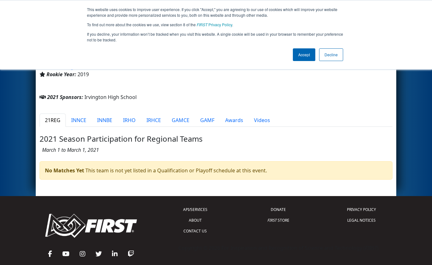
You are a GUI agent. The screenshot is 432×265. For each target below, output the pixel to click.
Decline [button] (331, 54)
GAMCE (180, 120)
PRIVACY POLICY (361, 209)
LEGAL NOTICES (361, 220)
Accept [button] (304, 54)
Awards (234, 120)
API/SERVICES (195, 209)
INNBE (104, 120)
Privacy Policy (214, 24)
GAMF (207, 120)
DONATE (278, 209)
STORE (278, 220)
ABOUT (195, 220)
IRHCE (153, 120)
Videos (262, 120)
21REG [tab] (52, 120)
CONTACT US (195, 231)
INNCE (78, 120)
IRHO (129, 120)
